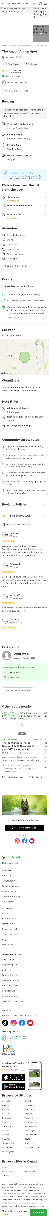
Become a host (9, 929)
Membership (8, 924)
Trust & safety (9, 881)
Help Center (8, 902)
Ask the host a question (17, 690)
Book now (38, 1212)
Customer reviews (11, 934)
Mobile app (7, 944)
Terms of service (10, 886)
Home (5, 913)
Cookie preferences (12, 896)
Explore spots (9, 918)
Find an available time (16, 91)
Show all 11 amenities (16, 266)
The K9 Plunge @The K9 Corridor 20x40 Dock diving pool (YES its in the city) (18, 745)
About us (6, 875)
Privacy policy (9, 891)
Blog (4, 939)
